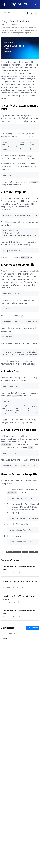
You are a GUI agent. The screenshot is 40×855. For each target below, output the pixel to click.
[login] (4, 4)
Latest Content (7, 13)
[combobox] (20, 638)
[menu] (35, 4)
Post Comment (33, 628)
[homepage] (20, 4)
